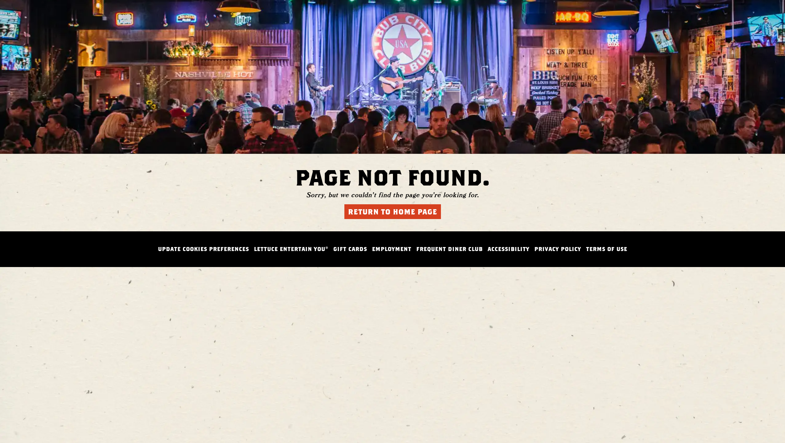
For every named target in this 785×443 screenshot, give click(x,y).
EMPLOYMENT (391, 249)
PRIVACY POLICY (557, 249)
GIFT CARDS (350, 249)
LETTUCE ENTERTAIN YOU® (291, 249)
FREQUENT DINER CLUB (449, 249)
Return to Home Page (392, 211)
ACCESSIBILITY (508, 249)
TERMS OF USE (606, 249)
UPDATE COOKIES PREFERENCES (203, 249)
